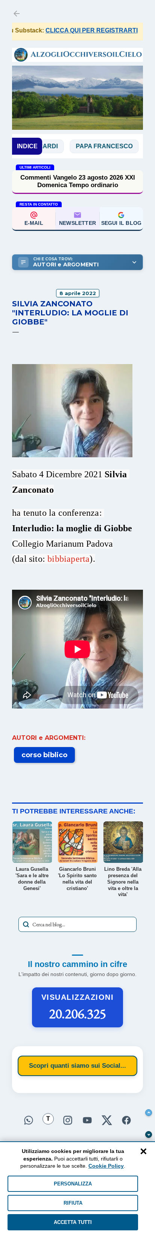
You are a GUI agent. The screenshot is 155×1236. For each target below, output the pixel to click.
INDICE (27, 146)
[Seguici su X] (106, 1120)
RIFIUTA (73, 1203)
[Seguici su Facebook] (126, 1120)
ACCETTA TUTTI (73, 1222)
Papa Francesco (89, 146)
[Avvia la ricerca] (26, 924)
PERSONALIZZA (73, 1184)
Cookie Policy (106, 1166)
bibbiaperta (68, 559)
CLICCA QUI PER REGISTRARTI (79, 30)
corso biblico (44, 755)
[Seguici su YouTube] (87, 1120)
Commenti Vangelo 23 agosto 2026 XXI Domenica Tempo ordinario (77, 181)
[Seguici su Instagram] (67, 1120)
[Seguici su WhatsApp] (28, 1120)
